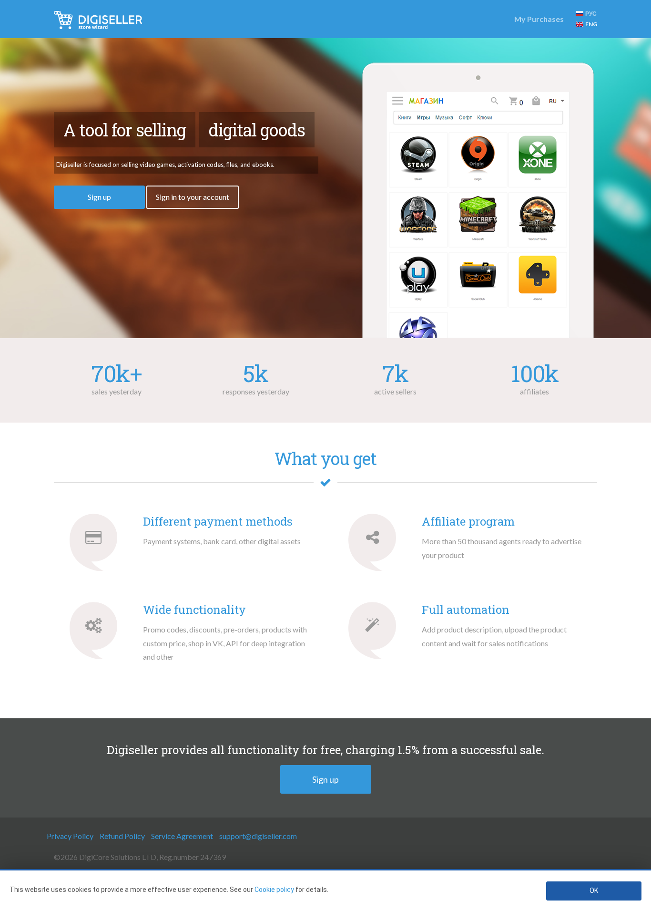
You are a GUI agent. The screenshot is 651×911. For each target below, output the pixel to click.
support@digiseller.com (258, 835)
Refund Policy (122, 835)
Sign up (325, 779)
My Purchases (539, 18)
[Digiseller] (98, 19)
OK (594, 890)
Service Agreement (182, 835)
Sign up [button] (99, 196)
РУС (591, 13)
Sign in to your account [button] (192, 196)
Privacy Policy (70, 835)
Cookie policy (274, 889)
